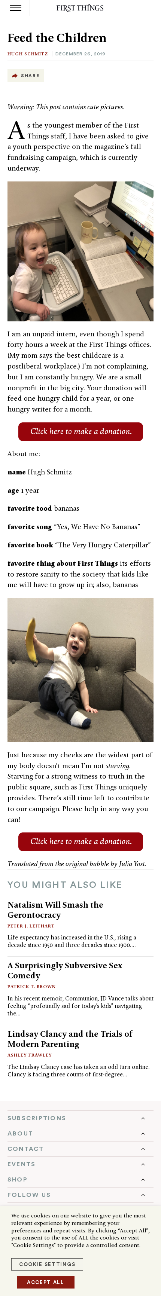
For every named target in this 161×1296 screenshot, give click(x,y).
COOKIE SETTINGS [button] (47, 1264)
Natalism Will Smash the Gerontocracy (55, 909)
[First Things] (81, 8)
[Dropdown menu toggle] (80, 1118)
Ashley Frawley (29, 1055)
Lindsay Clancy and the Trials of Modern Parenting (70, 1038)
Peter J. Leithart (31, 926)
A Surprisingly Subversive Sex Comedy (64, 970)
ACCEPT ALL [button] (45, 1282)
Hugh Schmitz (27, 53)
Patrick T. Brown (31, 986)
